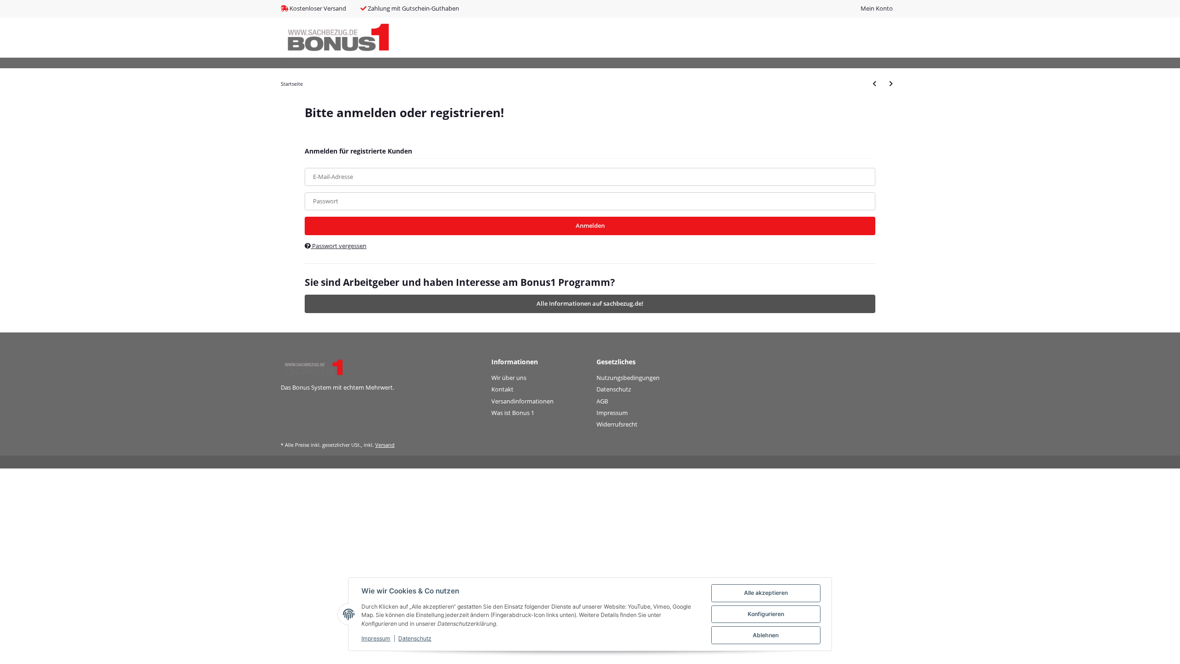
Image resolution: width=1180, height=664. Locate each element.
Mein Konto (877, 8)
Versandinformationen (522, 401)
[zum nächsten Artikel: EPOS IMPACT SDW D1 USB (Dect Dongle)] (891, 84)
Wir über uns (508, 378)
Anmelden (590, 225)
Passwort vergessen (338, 246)
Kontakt (502, 389)
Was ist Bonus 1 (512, 413)
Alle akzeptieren (766, 592)
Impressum (612, 413)
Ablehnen (766, 635)
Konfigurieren (766, 614)
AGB (602, 401)
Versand (385, 445)
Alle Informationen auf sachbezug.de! (590, 303)
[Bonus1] (338, 38)
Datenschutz (613, 389)
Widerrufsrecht (616, 424)
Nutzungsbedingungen (628, 378)
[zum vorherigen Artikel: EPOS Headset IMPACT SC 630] (874, 84)
